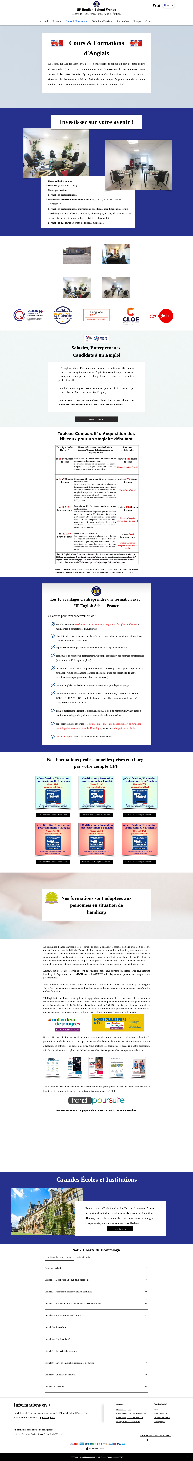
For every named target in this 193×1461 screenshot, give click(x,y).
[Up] (188, 1456)
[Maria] (96, 1166)
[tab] (59, 1257)
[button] (158, 5)
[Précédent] (9, 1145)
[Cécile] (91, 1166)
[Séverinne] (99, 1166)
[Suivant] (184, 1145)
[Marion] (93, 1166)
